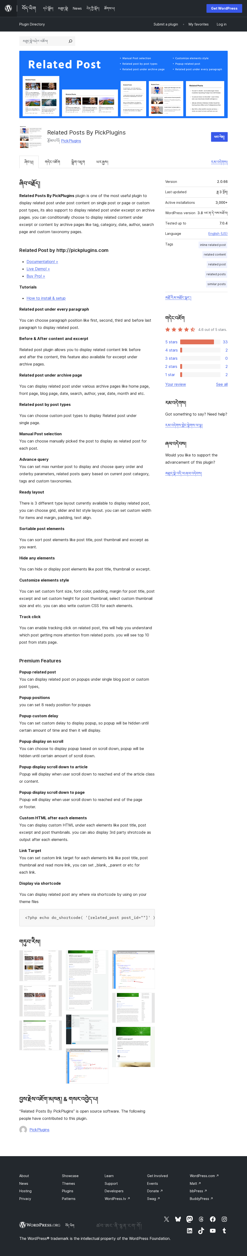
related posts (216, 274)
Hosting (25, 1191)
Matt (195, 1183)
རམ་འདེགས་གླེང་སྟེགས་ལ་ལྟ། (184, 425)
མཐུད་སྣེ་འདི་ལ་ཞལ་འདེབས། (183, 473)
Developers (114, 1191)
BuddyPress (201, 1199)
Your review (175, 384)
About (24, 1176)
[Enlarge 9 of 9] (148, 1033)
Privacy (25, 1199)
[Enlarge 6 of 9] (101, 1054)
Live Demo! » (38, 268)
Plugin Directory (32, 24)
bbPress (198, 1191)
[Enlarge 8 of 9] (148, 999)
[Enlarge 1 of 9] (55, 956)
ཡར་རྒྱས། (102, 162)
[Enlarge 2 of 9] (55, 991)
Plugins (67, 1191)
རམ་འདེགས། (219, 162)
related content (215, 254)
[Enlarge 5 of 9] (101, 1021)
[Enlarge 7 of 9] (148, 956)
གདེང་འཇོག (52, 162)
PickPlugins (71, 140)
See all (222, 384)
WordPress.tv (117, 1199)
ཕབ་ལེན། (219, 137)
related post (217, 264)
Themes (68, 1183)
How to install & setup (46, 298)
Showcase (70, 1176)
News (23, 1183)
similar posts (216, 284)
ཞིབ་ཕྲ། (29, 162)
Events (152, 1183)
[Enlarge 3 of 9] (55, 1027)
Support (111, 1183)
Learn (109, 1176)
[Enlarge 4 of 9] (101, 956)
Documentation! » (42, 261)
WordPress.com (204, 1176)
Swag (153, 1199)
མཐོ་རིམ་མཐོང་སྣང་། (178, 297)
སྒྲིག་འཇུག (78, 162)
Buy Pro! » (36, 276)
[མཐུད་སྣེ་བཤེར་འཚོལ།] (70, 41)
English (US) (218, 233)
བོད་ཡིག (69, 1225)
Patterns (68, 1199)
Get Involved (157, 1176)
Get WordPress (224, 8)
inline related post (213, 245)
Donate (155, 1191)
